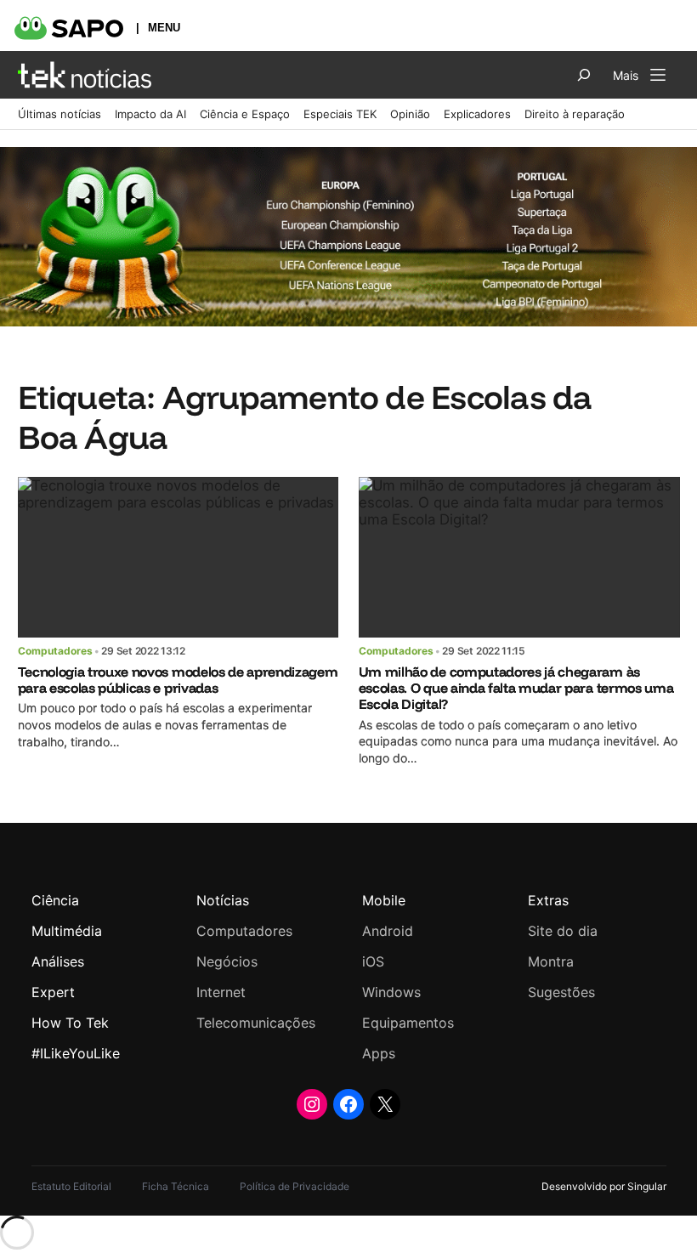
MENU (164, 27)
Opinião (410, 114)
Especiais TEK (340, 114)
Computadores (55, 650)
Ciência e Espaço (245, 114)
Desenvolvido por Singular (603, 1186)
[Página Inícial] (84, 74)
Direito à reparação (574, 114)
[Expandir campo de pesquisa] (584, 75)
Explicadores (477, 114)
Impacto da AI (150, 114)
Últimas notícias (59, 114)
